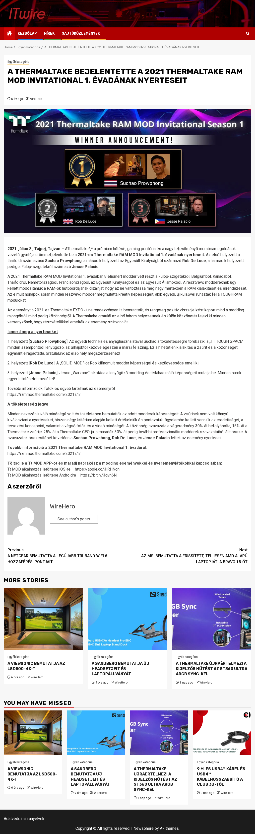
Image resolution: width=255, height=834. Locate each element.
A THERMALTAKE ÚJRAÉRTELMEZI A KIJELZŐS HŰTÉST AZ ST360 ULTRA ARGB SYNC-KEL (211, 668)
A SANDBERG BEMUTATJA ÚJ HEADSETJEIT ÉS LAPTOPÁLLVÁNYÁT (120, 668)
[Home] (9, 33)
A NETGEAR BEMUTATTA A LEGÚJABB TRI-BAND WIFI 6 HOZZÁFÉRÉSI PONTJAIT (57, 556)
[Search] (248, 33)
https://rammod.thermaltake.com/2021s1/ (44, 453)
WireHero (35, 99)
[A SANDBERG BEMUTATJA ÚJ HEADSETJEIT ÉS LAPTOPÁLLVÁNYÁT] (127, 619)
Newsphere (143, 828)
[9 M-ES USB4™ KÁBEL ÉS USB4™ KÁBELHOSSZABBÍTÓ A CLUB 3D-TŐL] (222, 732)
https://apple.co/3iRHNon (97, 469)
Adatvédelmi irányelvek (24, 818)
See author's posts (74, 519)
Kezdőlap (27, 33)
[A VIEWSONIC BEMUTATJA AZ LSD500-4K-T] (43, 619)
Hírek (49, 33)
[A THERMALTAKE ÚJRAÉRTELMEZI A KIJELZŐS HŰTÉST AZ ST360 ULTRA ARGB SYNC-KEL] (211, 619)
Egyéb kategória (18, 62)
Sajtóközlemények (81, 33)
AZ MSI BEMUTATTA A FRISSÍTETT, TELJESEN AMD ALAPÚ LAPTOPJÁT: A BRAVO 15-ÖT (194, 556)
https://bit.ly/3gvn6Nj (98, 475)
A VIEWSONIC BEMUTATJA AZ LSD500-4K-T (32, 774)
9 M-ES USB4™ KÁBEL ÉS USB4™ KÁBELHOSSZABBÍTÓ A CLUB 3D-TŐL (221, 776)
